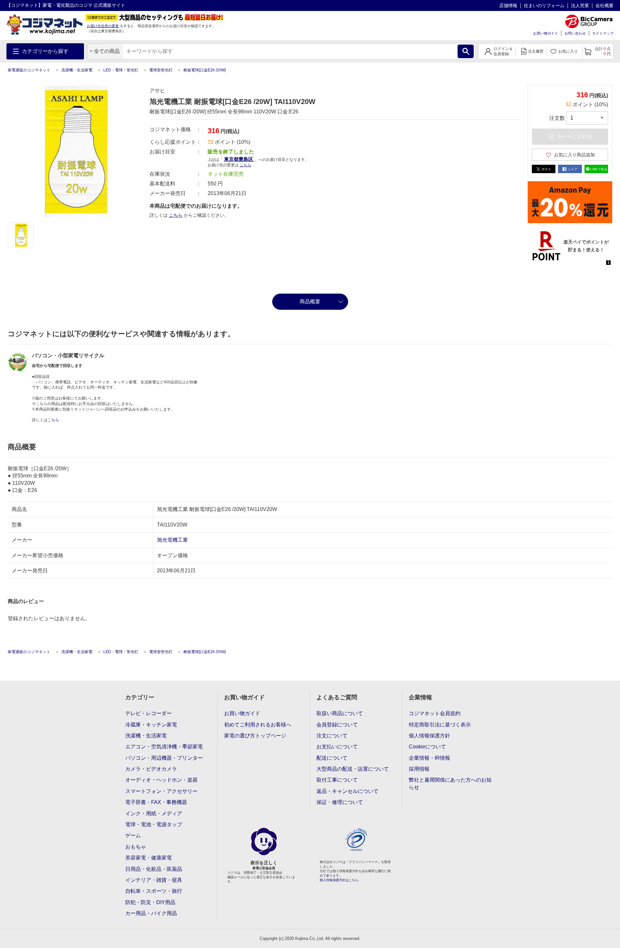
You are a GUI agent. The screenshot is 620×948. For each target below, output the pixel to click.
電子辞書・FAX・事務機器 (156, 802)
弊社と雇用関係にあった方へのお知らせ (450, 783)
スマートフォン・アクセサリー (161, 791)
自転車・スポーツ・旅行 (153, 891)
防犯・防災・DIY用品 (150, 902)
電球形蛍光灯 (160, 70)
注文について (331, 735)
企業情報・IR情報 (429, 758)
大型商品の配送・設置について (352, 769)
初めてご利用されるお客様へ (257, 724)
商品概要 (310, 301)
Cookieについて (427, 746)
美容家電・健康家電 (148, 857)
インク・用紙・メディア (153, 813)
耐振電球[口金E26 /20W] (204, 70)
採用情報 (419, 769)
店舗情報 (508, 5)
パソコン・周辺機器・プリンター (164, 758)
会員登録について (337, 724)
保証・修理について (339, 802)
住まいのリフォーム (544, 5)
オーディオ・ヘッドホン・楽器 (161, 780)
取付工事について (337, 780)
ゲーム (133, 835)
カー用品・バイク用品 (151, 913)
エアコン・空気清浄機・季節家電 (164, 746)
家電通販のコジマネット (29, 70)
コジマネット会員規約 (434, 713)
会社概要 (604, 5)
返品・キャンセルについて (347, 791)
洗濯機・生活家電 (76, 70)
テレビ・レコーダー (148, 713)
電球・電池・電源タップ (153, 824)
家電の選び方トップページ (255, 735)
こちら (175, 215)
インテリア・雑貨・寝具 (153, 880)
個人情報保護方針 (429, 735)
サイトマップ (603, 33)
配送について (331, 758)
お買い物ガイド (545, 33)
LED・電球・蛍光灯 (120, 70)
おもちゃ (135, 846)
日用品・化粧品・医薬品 (153, 869)
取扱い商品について (339, 713)
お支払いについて (337, 746)
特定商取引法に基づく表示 (440, 724)
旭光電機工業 (172, 540)
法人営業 (580, 5)
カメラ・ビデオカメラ (151, 769)
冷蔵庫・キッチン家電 (151, 724)
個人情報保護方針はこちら (339, 880)
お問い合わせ (575, 33)
